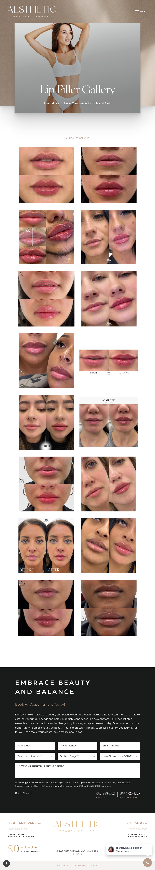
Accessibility (80, 866)
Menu (143, 12)
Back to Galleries (79, 138)
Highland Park (23, 823)
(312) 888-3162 (105, 793)
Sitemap (94, 866)
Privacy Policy (63, 866)
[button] (6, 863)
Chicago (136, 823)
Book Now (22, 793)
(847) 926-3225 (130, 793)
